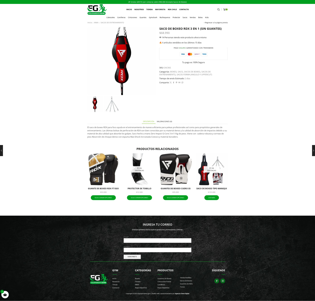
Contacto (184, 9)
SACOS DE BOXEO (192, 71)
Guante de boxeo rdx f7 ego (103, 188)
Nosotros (139, 9)
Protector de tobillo (139, 188)
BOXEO (173, 71)
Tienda (149, 9)
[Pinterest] (176, 82)
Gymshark (153, 17)
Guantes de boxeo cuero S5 (175, 188)
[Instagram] (222, 281)
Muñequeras (165, 17)
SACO (180, 71)
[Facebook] (173, 82)
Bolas (200, 17)
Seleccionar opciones (114, 180)
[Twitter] (170, 82)
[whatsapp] (182, 82)
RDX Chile (172, 9)
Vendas (193, 17)
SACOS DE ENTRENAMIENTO (112, 22)
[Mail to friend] (179, 82)
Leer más (211, 198)
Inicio (129, 9)
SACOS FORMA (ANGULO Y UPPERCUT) (194, 74)
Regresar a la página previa (216, 22)
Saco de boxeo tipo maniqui (211, 188)
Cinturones (132, 17)
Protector (176, 17)
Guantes (143, 17)
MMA (96, 22)
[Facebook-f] (216, 281)
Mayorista (160, 9)
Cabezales (110, 17)
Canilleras (121, 17)
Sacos (185, 17)
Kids (207, 17)
